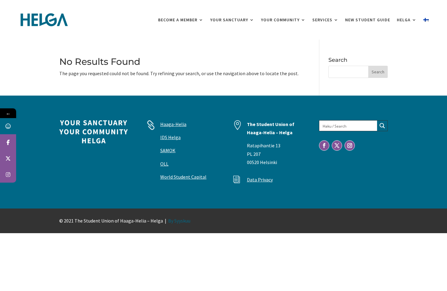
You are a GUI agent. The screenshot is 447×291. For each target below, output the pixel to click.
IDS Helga (170, 137)
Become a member (177, 20)
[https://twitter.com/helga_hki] (8, 158)
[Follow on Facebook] (324, 145)
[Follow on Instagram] (350, 145)
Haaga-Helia (173, 124)
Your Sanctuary (229, 20)
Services (322, 20)
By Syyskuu (179, 221)
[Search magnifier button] (382, 126)
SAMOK (167, 150)
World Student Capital (183, 177)
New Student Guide (367, 20)
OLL (164, 164)
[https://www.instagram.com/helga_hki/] (8, 175)
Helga (404, 20)
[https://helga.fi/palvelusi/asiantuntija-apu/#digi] (8, 126)
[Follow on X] (337, 145)
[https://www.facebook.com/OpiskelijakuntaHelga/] (8, 142)
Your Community (280, 20)
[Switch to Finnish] (426, 19)
